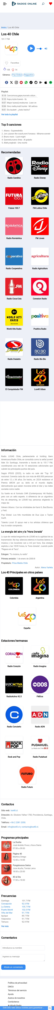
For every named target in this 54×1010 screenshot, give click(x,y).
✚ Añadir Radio (14, 1005)
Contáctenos (13, 1002)
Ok (50, 1008)
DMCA (11, 986)
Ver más (5, 926)
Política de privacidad (17, 983)
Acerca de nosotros (16, 998)
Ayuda (11, 994)
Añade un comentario (13, 967)
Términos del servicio (17, 990)
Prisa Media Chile (20, 563)
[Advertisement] (27, 19)
